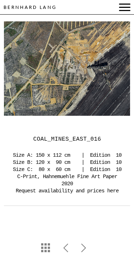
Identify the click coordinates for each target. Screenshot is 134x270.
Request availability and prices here (67, 191)
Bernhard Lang (30, 7)
